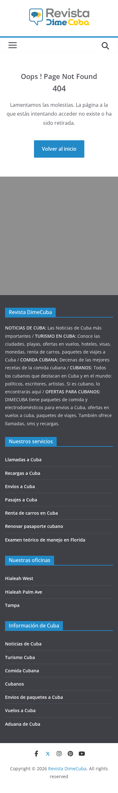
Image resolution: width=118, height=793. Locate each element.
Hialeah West (19, 578)
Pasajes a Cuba (21, 500)
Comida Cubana (22, 671)
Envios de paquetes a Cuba (34, 697)
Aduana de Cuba (22, 724)
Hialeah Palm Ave (23, 592)
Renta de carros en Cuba (31, 513)
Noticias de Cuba (23, 644)
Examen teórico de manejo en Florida (45, 540)
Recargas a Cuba (22, 473)
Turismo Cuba (20, 657)
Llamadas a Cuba (23, 460)
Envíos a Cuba (20, 486)
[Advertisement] (59, 236)
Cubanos (14, 684)
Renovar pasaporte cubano (34, 526)
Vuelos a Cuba (20, 710)
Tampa (12, 605)
